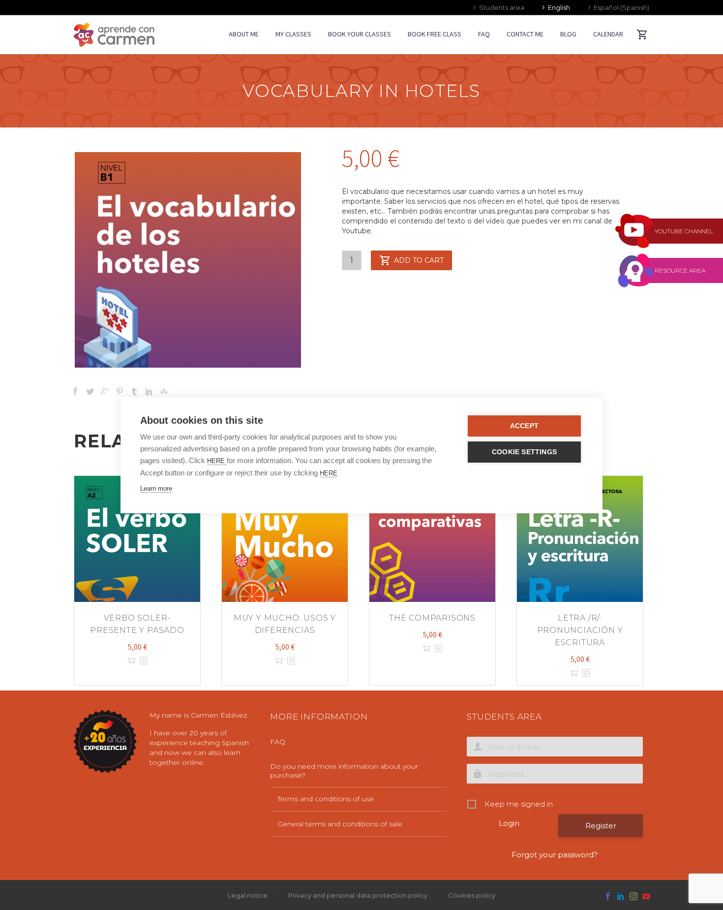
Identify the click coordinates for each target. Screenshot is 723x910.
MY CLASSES (293, 34)
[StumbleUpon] (164, 391)
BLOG (568, 34)
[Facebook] (75, 391)
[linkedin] (621, 896)
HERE (217, 461)
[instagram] (633, 896)
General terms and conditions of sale (339, 823)
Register (600, 825)
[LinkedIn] (149, 391)
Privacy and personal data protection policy (357, 895)
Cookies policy (471, 895)
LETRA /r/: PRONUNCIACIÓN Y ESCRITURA (580, 630)
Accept (524, 426)
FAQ (484, 34)
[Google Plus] (105, 391)
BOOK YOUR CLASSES (359, 34)
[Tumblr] (134, 391)
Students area (501, 7)
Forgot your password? (555, 854)
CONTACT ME (525, 34)
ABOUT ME (244, 34)
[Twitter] (90, 391)
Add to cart (419, 260)
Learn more (156, 488)
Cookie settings (524, 452)
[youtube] (646, 896)
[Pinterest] (119, 391)
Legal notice (248, 895)
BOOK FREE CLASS (434, 34)
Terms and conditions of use (325, 798)
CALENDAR (608, 34)
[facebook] (608, 896)
